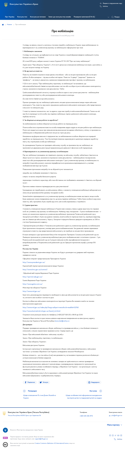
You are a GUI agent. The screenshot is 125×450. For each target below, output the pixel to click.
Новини (9, 24)
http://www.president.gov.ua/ (34, 262)
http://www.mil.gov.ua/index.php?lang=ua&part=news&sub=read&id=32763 (51, 307)
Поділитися (31, 382)
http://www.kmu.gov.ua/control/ (35, 270)
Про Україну (9, 17)
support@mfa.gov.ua (41, 439)
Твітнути (45, 382)
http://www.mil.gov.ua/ (31, 291)
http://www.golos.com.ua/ (33, 284)
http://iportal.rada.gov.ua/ (33, 277)
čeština (105, 6)
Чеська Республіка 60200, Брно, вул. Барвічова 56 (24, 415)
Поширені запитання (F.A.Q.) (84, 17)
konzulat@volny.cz (62, 321)
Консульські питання (38, 17)
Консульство (22, 17)
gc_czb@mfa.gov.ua (115, 415)
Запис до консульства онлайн (59, 17)
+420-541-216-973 (86, 416)
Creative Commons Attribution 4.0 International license (52, 443)
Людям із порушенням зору (112, 3)
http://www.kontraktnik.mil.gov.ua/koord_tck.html (41, 311)
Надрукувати (95, 382)
